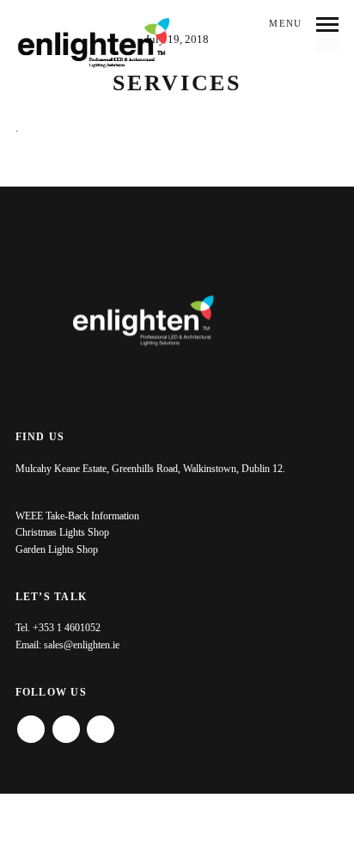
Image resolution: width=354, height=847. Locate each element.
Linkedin (100, 723)
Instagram (66, 723)
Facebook (31, 723)
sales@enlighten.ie (81, 645)
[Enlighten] (93, 43)
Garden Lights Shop (56, 549)
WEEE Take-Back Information (77, 516)
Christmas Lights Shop (62, 532)
